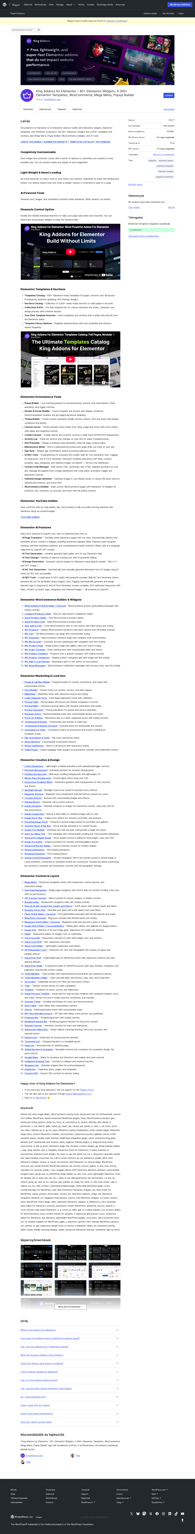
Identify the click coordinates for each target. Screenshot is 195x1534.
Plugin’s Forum (87, 1089)
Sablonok (50, 1494)
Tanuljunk (85, 1490)
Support (84, 1494)
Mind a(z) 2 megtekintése (163, 154)
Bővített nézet (135, 184)
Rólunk (14, 1490)
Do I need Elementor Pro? (33, 1397)
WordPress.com (160, 1490)
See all (171, 207)
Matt (155, 1494)
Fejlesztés (77, 109)
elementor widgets (165, 171)
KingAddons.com (52, 99)
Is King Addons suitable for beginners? (39, 1372)
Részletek (28, 109)
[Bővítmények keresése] (38, 30)
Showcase (50, 1490)
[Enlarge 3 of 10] (117, 1248)
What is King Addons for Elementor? (38, 1330)
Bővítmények (51, 1498)
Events (119, 1494)
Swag (120, 1502)
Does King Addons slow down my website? (42, 1363)
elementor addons (166, 161)
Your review (134, 207)
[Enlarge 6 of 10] (117, 1266)
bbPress (156, 1498)
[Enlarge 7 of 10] (49, 1283)
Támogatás (168, 109)
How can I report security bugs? (36, 1422)
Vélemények (45, 109)
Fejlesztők (85, 1498)
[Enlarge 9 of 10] (117, 1283)
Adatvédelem (16, 1502)
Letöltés (169, 95)
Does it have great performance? (37, 1413)
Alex (78, 1455)
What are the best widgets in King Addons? (42, 1355)
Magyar (39, 1517)
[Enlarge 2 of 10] (83, 1248)
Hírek (13, 1494)
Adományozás (123, 1498)
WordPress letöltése (180, 4)
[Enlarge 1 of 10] (49, 1248)
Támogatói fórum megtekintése (143, 236)
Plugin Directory (18, 13)
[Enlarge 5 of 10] (83, 1266)
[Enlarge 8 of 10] (83, 1283)
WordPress (41, 1097)
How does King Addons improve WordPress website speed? (50, 1338)
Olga (28, 1462)
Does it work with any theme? (35, 1405)
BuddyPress (158, 1502)
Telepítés (61, 109)
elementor (152, 161)
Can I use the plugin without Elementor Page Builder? (46, 1388)
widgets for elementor (164, 177)
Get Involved (122, 1490)
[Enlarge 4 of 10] (49, 1266)
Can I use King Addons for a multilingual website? (45, 1347)
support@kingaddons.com (79, 1093)
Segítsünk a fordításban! (116, 21)
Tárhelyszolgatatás (19, 1498)
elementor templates (165, 166)
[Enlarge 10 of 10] (117, 1301)
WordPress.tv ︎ (88, 1502)
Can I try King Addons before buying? (39, 1380)
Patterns (49, 1502)
